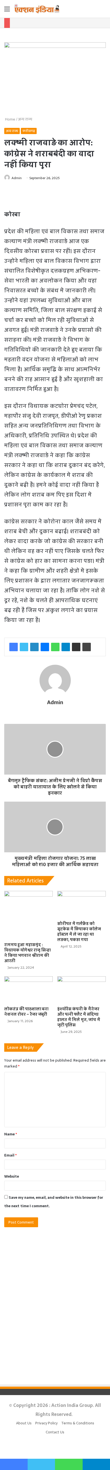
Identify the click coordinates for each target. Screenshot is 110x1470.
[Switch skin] (93, 11)
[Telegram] (65, 647)
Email (10, 1155)
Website (11, 1176)
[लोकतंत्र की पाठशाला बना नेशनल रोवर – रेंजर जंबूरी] (28, 990)
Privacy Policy (46, 1423)
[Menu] (7, 11)
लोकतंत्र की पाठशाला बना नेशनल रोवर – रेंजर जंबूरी (26, 1011)
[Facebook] (13, 647)
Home (9, 119)
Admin (17, 178)
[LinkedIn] (34, 647)
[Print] (86, 647)
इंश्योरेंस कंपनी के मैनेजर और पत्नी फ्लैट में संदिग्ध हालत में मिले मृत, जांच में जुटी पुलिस (78, 1017)
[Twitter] (24, 647)
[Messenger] (45, 647)
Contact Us (55, 1432)
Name (10, 1134)
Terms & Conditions (77, 1423)
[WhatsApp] (55, 647)
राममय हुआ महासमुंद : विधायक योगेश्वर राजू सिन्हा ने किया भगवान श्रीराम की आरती (27, 953)
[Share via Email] (76, 647)
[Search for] (103, 11)
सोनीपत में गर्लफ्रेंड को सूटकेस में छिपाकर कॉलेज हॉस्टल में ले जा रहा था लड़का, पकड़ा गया (79, 931)
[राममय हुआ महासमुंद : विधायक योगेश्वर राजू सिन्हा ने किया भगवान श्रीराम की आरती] (28, 915)
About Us (24, 1423)
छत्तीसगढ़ (29, 131)
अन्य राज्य (25, 119)
